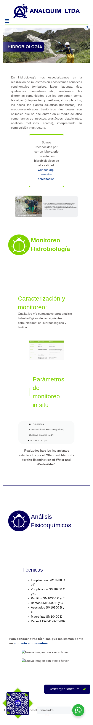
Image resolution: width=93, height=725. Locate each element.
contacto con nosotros (31, 643)
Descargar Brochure (64, 689)
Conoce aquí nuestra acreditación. (46, 174)
